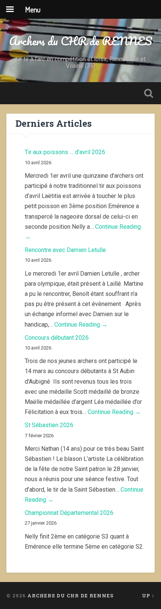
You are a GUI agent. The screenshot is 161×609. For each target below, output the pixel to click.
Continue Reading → (80, 324)
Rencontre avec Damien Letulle (65, 250)
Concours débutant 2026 (57, 337)
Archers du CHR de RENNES (80, 41)
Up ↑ (148, 595)
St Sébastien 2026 (49, 425)
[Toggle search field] (148, 93)
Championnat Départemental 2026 (69, 512)
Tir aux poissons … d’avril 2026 (65, 152)
